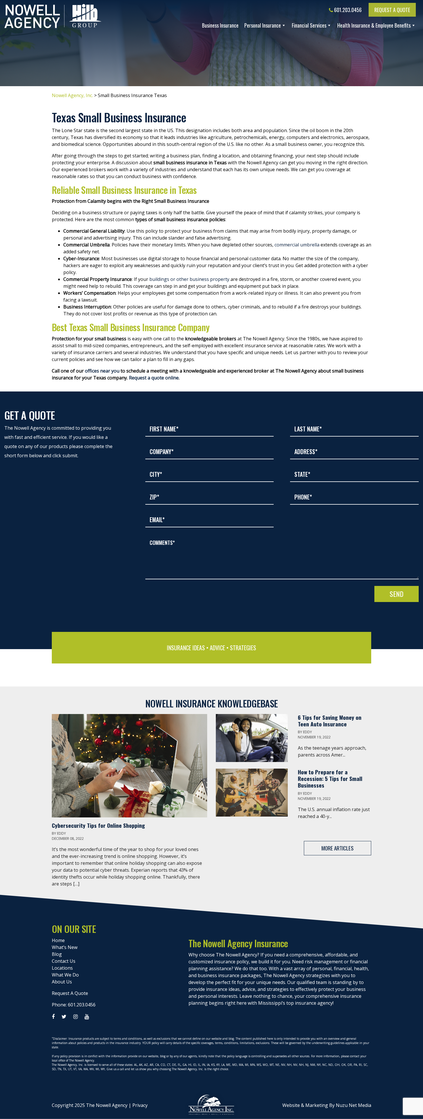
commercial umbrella (297, 245)
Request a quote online (154, 378)
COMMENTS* (162, 542)
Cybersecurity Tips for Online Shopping (99, 825)
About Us (62, 982)
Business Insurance (220, 25)
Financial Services (309, 25)
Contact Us (63, 961)
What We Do (65, 975)
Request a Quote (392, 9)
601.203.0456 (347, 9)
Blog (57, 954)
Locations (62, 968)
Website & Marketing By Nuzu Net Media (326, 1105)
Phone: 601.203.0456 (74, 1005)
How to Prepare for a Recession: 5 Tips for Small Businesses (330, 778)
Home (58, 940)
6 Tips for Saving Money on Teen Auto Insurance (329, 720)
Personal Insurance (262, 25)
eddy (61, 833)
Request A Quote (70, 993)
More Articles (337, 848)
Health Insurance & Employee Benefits (374, 25)
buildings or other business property (189, 279)
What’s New (64, 947)
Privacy (140, 1105)
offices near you (102, 371)
